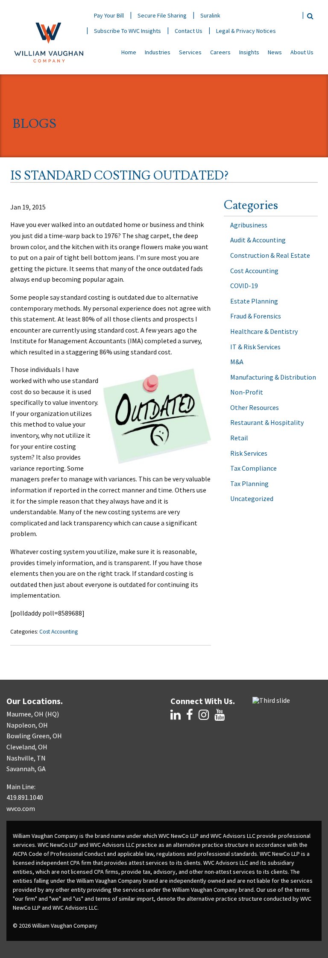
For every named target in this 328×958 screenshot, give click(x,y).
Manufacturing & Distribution (273, 377)
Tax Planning (249, 483)
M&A (236, 361)
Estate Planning (254, 301)
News (275, 52)
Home (128, 52)
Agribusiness (248, 225)
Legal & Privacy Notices (246, 31)
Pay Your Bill (109, 15)
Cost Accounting (58, 631)
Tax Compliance (253, 468)
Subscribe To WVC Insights (127, 31)
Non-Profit (246, 392)
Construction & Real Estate (270, 255)
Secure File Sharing (162, 15)
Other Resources (254, 407)
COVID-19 (244, 285)
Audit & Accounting (258, 240)
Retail (239, 437)
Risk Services (248, 453)
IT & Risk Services (255, 346)
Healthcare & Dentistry (264, 331)
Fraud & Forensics (255, 316)
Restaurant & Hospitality (267, 422)
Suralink (210, 15)
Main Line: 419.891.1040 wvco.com (24, 797)
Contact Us (188, 31)
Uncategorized (251, 498)
